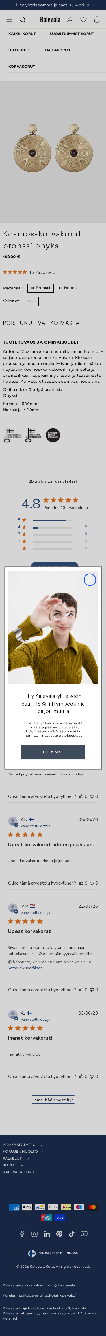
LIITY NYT (53, 752)
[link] (53, 627)
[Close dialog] (89, 579)
